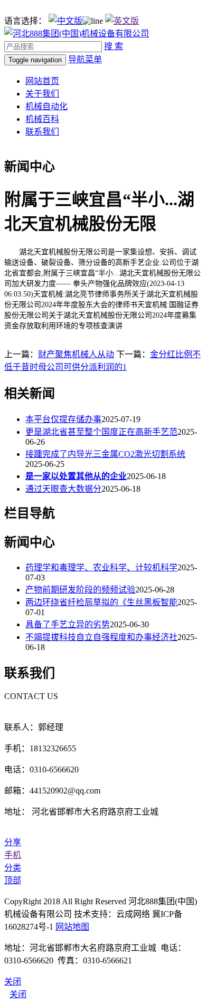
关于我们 (42, 93)
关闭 (18, 994)
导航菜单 (85, 59)
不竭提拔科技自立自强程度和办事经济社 (101, 637)
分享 (12, 842)
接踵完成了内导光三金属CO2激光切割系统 (105, 454)
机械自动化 (46, 106)
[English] (122, 20)
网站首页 (42, 81)
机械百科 (42, 118)
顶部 (12, 880)
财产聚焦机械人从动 (76, 354)
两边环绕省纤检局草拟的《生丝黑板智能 (101, 602)
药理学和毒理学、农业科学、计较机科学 (101, 567)
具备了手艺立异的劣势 (67, 624)
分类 (12, 867)
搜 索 (113, 46)
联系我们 (42, 131)
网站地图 (72, 926)
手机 (12, 854)
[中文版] (65, 20)
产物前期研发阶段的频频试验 (80, 589)
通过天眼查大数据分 (63, 488)
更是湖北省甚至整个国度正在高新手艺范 (101, 431)
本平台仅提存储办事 (63, 419)
